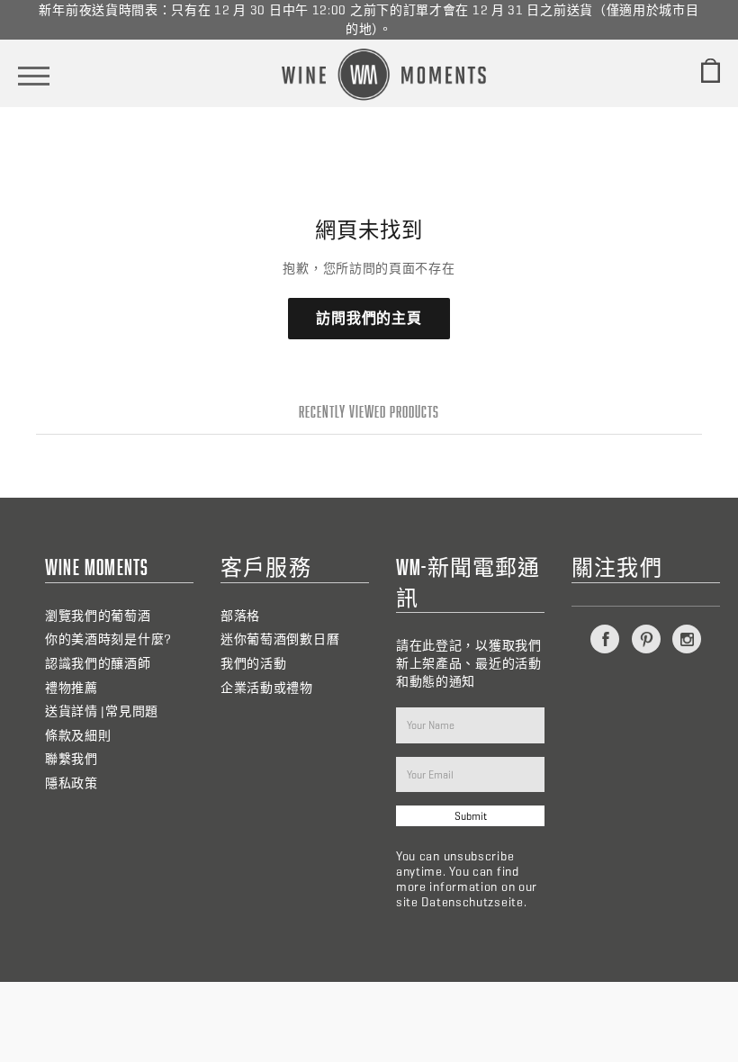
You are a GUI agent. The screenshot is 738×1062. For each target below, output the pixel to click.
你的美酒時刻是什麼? (108, 639)
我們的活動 (253, 663)
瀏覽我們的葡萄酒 (98, 616)
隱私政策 (71, 783)
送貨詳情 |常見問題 (101, 711)
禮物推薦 (71, 688)
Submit (470, 816)
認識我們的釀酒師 (98, 663)
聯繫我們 (71, 759)
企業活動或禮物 (266, 688)
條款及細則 (78, 735)
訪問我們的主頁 (369, 318)
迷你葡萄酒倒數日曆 (279, 639)
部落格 (240, 616)
